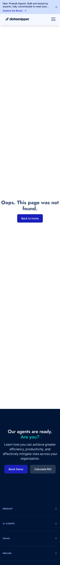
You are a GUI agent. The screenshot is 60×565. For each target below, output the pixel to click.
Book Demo (16, 469)
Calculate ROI (42, 469)
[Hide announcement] (56, 7)
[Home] (16, 19)
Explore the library (13, 10)
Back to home (30, 218)
